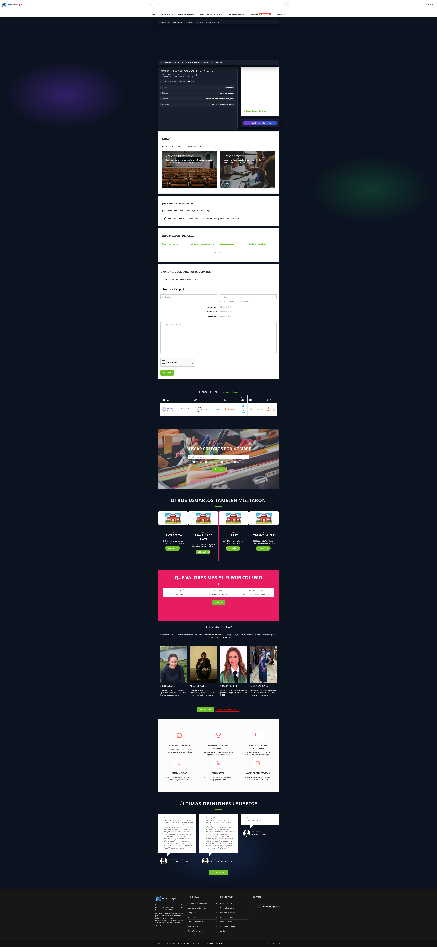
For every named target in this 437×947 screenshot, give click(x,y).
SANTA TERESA (173, 535)
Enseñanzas (166, 62)
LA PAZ (233, 535)
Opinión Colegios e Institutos (258, 747)
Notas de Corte (243, 410)
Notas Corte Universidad (197, 922)
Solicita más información (261, 123)
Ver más (172, 548)
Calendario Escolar (187, 81)
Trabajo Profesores (207, 14)
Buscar (152, 14)
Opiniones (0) (217, 62)
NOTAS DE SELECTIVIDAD (180, 156)
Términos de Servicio (214, 943)
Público (198, 462)
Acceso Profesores (227, 917)
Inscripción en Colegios (197, 908)
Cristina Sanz (167, 686)
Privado (227, 462)
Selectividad (232, 409)
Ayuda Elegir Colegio (235, 14)
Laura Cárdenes (259, 686)
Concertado (212, 462)
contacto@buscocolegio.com (268, 906)
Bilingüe (240, 462)
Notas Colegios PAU (195, 917)
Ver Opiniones (219, 872)
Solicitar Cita (236, 218)
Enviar (168, 373)
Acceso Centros (226, 903)
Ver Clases (207, 709)
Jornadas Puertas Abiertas (198, 903)
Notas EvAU (179, 62)
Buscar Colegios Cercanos (256, 111)
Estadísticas (218, 773)
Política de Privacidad (195, 943)
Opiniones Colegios (227, 926)
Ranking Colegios (226, 922)
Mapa (206, 62)
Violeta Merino (228, 686)
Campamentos (167, 14)
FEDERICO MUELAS (264, 535)
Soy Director (218, 252)
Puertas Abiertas (194, 62)
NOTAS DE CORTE (233, 156)
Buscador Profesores (228, 912)
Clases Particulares (186, 14)
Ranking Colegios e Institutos (219, 747)
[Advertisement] (218, 42)
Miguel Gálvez (198, 686)
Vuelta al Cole (257, 409)
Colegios (260, 14)
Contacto (281, 14)
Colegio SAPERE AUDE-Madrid (178, 862)
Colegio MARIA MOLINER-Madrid (221, 862)
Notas (220, 14)
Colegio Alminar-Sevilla (259, 834)
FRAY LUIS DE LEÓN (203, 536)
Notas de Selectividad (258, 773)
